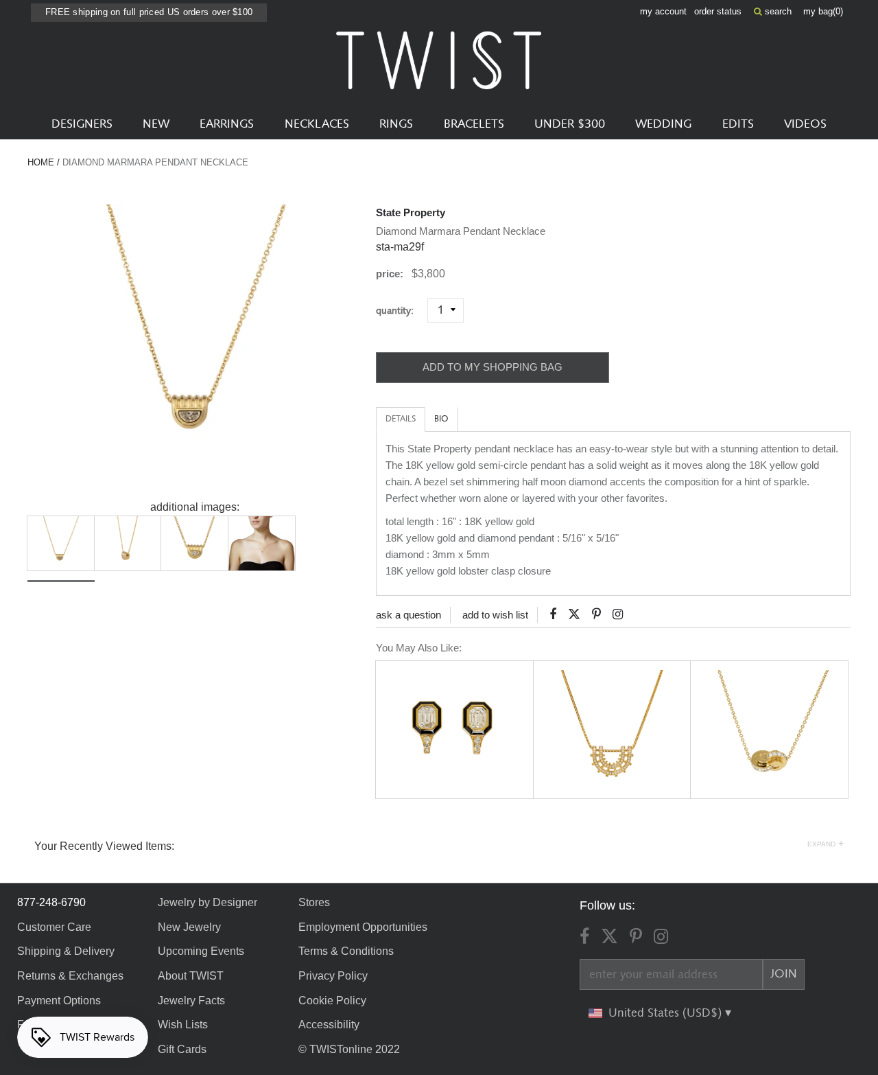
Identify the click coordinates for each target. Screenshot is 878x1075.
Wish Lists (183, 1024)
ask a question (408, 615)
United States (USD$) (666, 1013)
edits (738, 124)
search (777, 11)
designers (81, 124)
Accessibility (328, 1024)
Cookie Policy (332, 1000)
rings (396, 124)
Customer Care (54, 927)
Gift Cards (182, 1049)
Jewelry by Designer (207, 902)
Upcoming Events (201, 951)
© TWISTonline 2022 (349, 1049)
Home (40, 162)
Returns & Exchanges (70, 976)
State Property (410, 212)
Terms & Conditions (346, 951)
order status (717, 11)
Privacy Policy (333, 976)
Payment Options (59, 1000)
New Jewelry (189, 927)
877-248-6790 (51, 902)
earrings (227, 124)
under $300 (569, 124)
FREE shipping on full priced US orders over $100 (148, 12)
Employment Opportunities (362, 927)
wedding (663, 124)
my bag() (823, 11)
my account (663, 11)
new (156, 124)
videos (805, 124)
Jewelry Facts (191, 1000)
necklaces (317, 124)
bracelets (474, 124)
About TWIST (191, 976)
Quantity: (400, 310)
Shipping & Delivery (66, 951)
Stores (314, 902)
